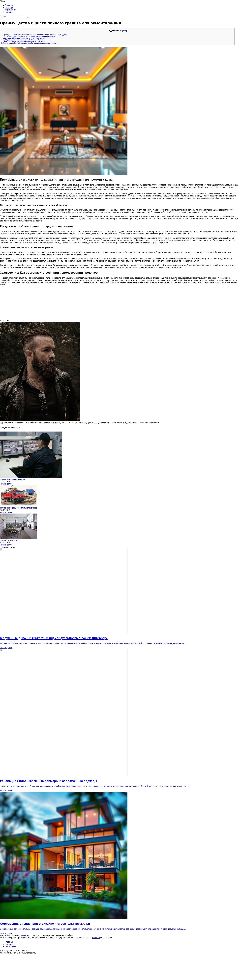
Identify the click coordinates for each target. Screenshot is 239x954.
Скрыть (123, 31)
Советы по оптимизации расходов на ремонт (24, 41)
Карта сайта (10, 10)
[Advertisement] (119, 303)
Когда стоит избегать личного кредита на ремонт (22, 39)
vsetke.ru (26, 935)
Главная (9, 5)
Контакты (9, 12)
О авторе (9, 7)
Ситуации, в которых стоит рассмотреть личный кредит (29, 37)
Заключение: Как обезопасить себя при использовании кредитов (30, 43)
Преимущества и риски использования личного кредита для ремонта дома (34, 34)
